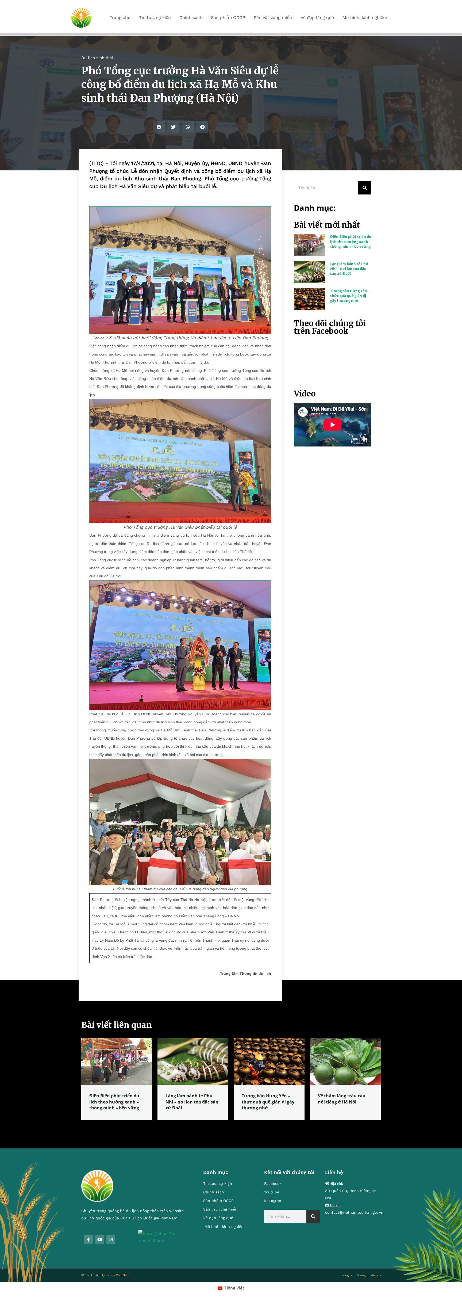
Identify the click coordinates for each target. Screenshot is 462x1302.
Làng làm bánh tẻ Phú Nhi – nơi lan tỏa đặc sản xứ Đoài (349, 268)
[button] (159, 127)
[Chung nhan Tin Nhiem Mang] (162, 1236)
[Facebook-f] (88, 1239)
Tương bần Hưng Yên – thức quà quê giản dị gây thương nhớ (350, 295)
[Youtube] (99, 1239)
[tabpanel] (117, 1079)
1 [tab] (231, 1126)
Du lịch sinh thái (97, 57)
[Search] (364, 187)
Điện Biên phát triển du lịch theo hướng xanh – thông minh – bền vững (350, 241)
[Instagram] (110, 1239)
